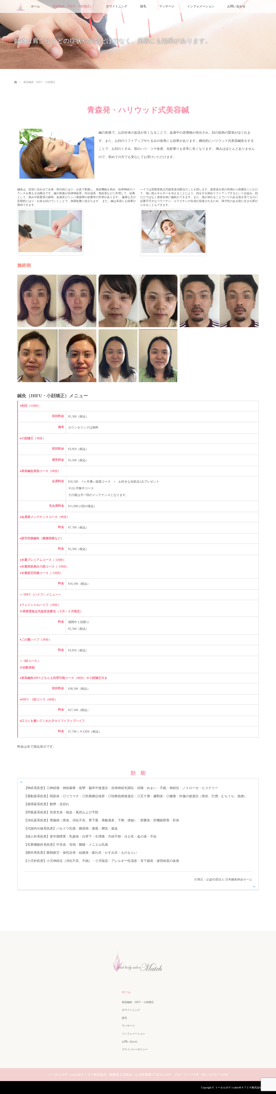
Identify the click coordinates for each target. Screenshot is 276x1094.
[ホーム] (15, 77)
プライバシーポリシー (135, 1049)
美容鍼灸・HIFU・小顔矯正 (138, 1002)
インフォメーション (200, 6)
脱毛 (143, 6)
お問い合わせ (236, 6)
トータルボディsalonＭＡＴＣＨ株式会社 (238, 1087)
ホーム (35, 6)
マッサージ (166, 6)
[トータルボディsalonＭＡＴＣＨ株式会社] (138, 972)
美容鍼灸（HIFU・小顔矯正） (73, 6)
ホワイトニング (116, 6)
